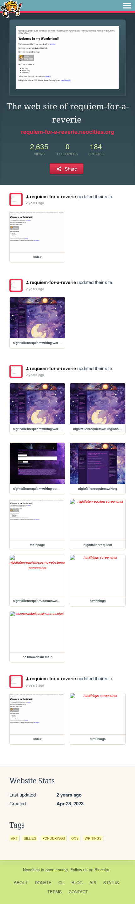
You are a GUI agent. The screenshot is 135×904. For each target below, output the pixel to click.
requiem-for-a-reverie (53, 196)
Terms (54, 892)
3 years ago (35, 685)
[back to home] (11, 8)
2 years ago (35, 202)
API (92, 882)
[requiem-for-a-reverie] (16, 199)
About (21, 882)
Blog (77, 882)
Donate (43, 882)
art (14, 838)
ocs (74, 838)
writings (93, 838)
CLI (61, 882)
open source (57, 870)
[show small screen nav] (127, 5)
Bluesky (101, 870)
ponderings (53, 838)
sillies (30, 838)
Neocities (31, 870)
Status (111, 882)
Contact (78, 892)
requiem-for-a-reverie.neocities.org (67, 132)
